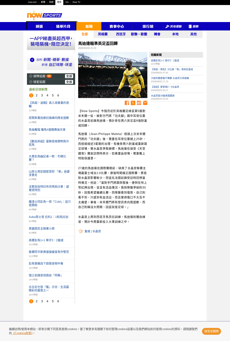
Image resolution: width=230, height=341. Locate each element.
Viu (67, 2)
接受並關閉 (211, 331)
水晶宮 (96, 231)
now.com (32, 2)
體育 (59, 2)
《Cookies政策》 (22, 333)
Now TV (76, 2)
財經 (51, 2)
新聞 (43, 2)
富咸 (87, 231)
